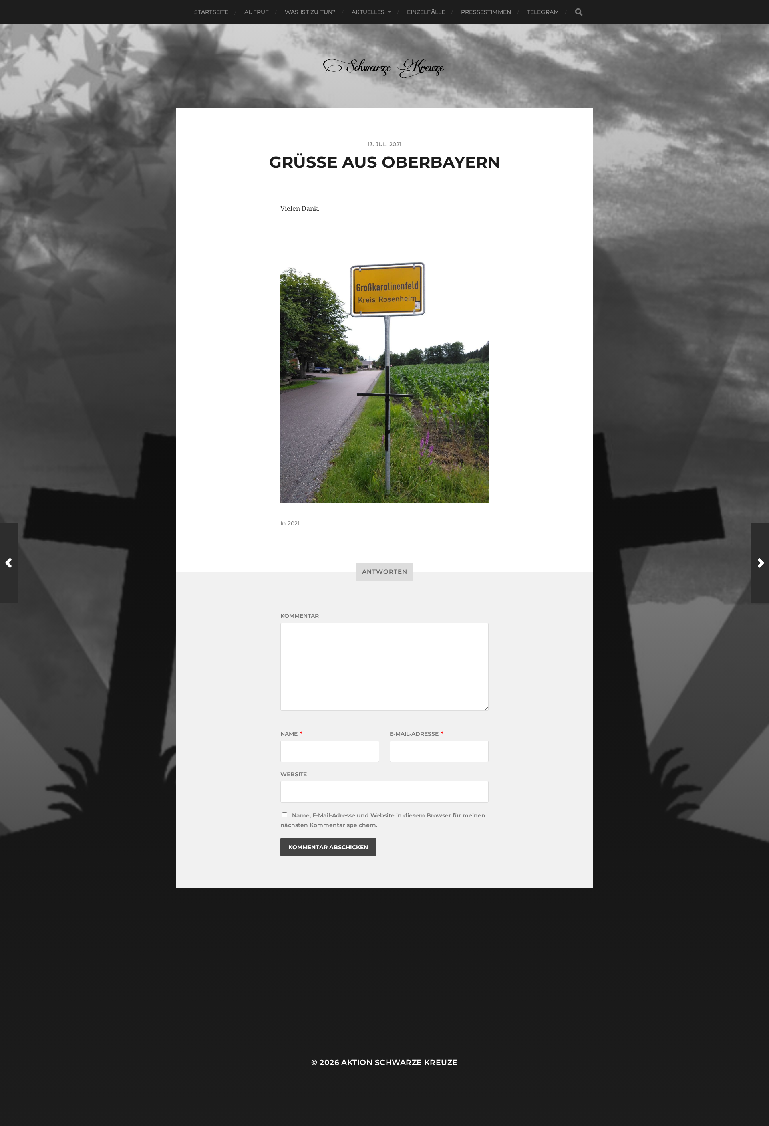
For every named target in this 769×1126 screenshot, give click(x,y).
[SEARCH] (579, 12)
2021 (294, 523)
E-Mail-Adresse (416, 733)
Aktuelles (368, 12)
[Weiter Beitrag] (760, 563)
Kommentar (299, 616)
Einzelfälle (426, 12)
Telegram (543, 12)
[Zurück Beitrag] (9, 563)
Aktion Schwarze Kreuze (399, 1062)
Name (291, 733)
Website (293, 774)
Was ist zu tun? (310, 12)
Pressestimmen (486, 12)
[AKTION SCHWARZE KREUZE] (385, 66)
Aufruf (256, 12)
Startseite (211, 12)
